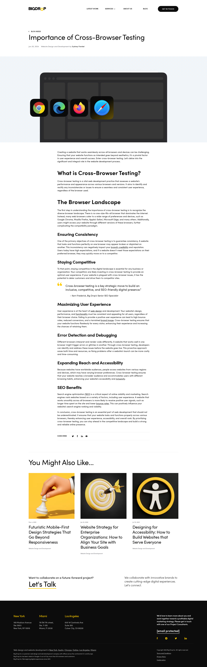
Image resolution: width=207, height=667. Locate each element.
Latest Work (92, 9)
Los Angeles (84, 650)
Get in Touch (168, 9)
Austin (60, 650)
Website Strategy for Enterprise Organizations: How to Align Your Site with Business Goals (101, 537)
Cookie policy (161, 660)
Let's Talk (42, 584)
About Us (127, 9)
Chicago (68, 650)
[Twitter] (73, 436)
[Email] (86, 436)
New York (53, 650)
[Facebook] (77, 436)
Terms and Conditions (164, 653)
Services (109, 9)
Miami (93, 650)
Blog (145, 9)
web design (96, 311)
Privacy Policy (161, 657)
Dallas (75, 650)
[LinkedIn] (82, 436)
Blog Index (36, 32)
